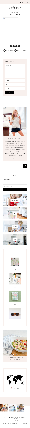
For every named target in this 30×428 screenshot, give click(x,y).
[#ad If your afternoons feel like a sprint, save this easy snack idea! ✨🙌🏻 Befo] (20, 407)
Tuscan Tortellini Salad (15, 357)
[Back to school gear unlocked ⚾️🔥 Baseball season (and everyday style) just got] (12, 407)
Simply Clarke (15, 8)
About (5, 417)
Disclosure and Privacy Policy (17, 417)
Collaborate (15, 418)
